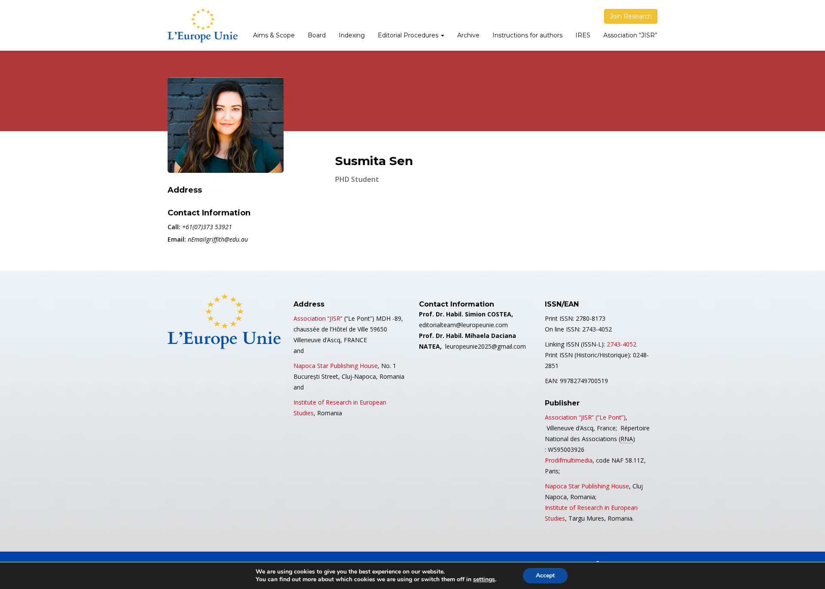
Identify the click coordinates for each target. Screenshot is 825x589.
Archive (468, 35)
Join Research (631, 16)
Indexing (352, 35)
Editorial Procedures (409, 35)
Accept (545, 575)
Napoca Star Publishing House (335, 366)
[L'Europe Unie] (202, 25)
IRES (582, 35)
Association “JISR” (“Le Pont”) (585, 417)
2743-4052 (621, 344)
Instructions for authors (527, 35)
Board (317, 35)
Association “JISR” (630, 35)
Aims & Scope (274, 35)
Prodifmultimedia (569, 460)
